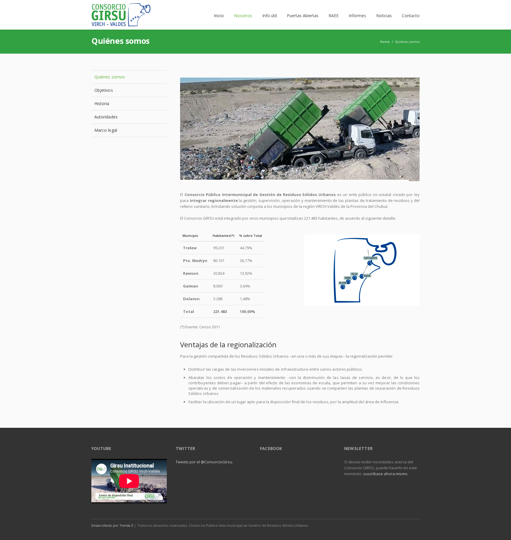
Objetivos (103, 90)
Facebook (389, 525)
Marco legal (105, 130)
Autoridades (106, 117)
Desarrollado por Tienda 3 (112, 525)
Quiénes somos (109, 77)
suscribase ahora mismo (385, 473)
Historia (101, 103)
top (499, 528)
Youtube (414, 525)
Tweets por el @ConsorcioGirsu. (204, 462)
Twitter (401, 525)
